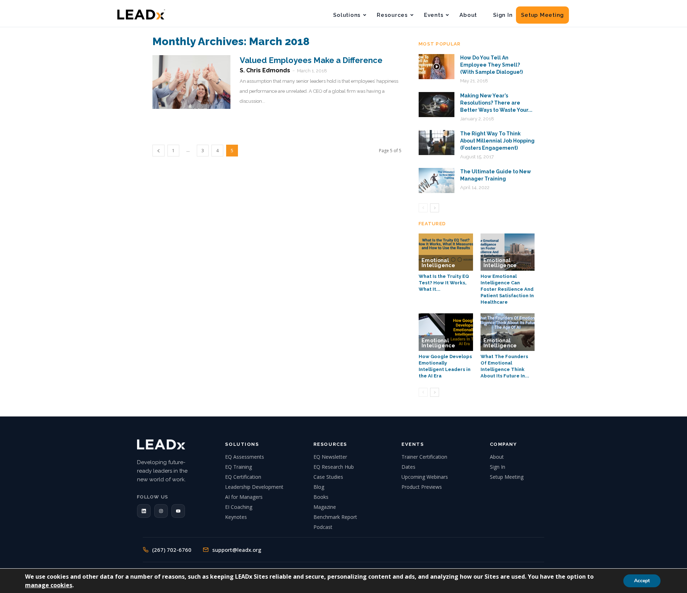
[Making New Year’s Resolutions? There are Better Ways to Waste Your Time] (436, 104)
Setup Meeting (542, 15)
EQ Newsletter (330, 456)
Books (320, 496)
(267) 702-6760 (171, 549)
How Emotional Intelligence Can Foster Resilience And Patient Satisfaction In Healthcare (507, 289)
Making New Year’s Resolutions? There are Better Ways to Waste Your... (496, 103)
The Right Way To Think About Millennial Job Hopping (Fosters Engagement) (497, 141)
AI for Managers (244, 496)
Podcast (322, 527)
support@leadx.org (236, 549)
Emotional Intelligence (438, 262)
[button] (144, 511)
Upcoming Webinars (424, 476)
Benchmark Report (335, 517)
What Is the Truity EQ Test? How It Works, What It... (444, 283)
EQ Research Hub (333, 466)
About (468, 15)
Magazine (324, 506)
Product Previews (421, 486)
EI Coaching (238, 506)
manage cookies (48, 585)
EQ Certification (243, 476)
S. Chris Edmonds (265, 70)
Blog (318, 486)
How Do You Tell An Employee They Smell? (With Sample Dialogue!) (491, 65)
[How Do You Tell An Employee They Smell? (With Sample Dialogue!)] (436, 66)
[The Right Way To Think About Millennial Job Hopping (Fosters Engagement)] (436, 142)
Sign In (502, 15)
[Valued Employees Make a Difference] (191, 82)
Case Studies (328, 476)
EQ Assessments (244, 456)
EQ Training (238, 466)
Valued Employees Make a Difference (311, 60)
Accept (642, 580)
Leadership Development (254, 486)
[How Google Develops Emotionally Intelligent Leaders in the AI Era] (446, 332)
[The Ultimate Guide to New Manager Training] (436, 180)
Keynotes (236, 517)
